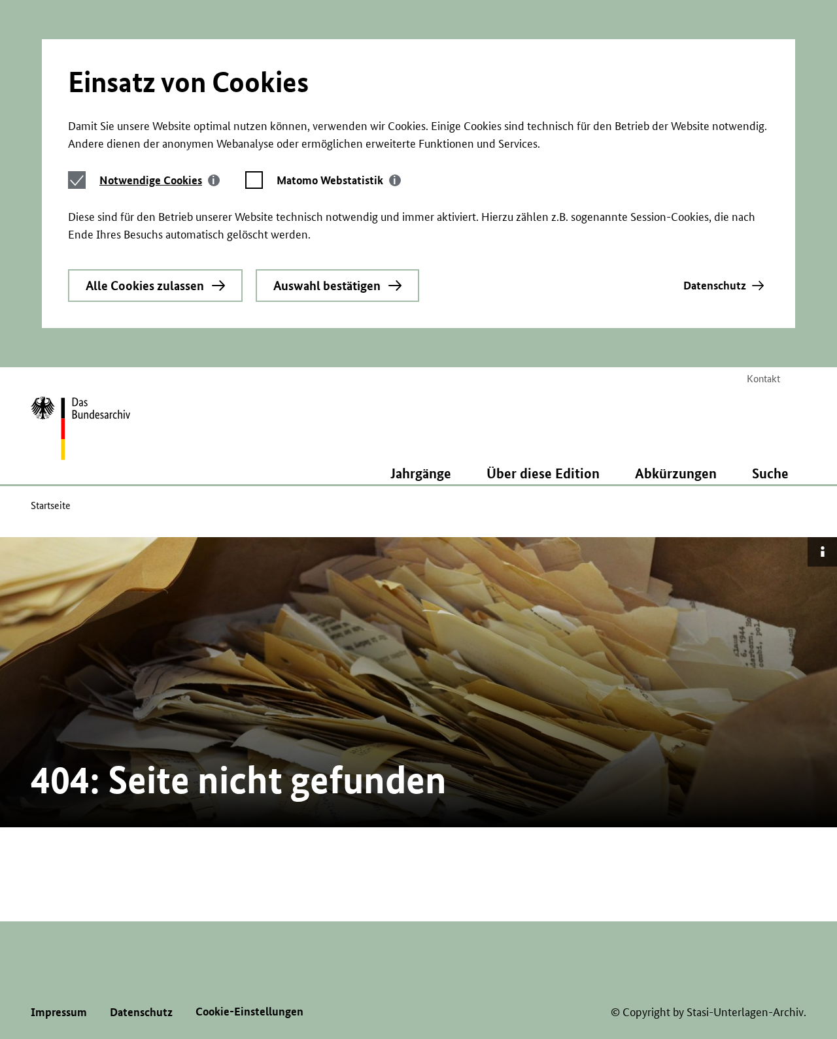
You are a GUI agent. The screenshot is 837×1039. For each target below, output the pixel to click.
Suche (770, 473)
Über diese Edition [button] (543, 473)
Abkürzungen (676, 473)
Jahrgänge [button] (420, 473)
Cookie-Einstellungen (249, 1011)
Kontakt (763, 378)
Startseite (51, 505)
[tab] (160, 180)
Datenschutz (714, 285)
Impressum (59, 1012)
